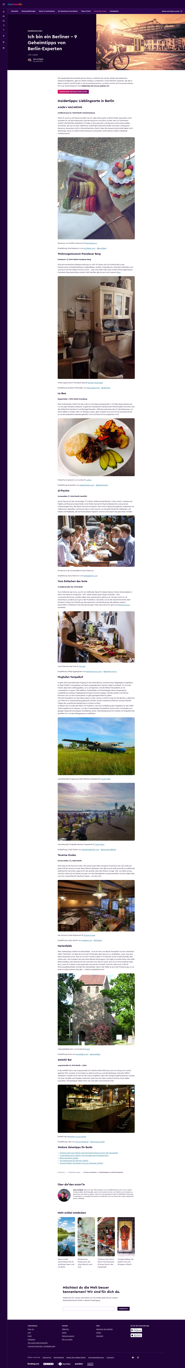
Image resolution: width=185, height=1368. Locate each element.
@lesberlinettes (102, 485)
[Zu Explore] (3, 36)
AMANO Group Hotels (77, 1137)
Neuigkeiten (114, 11)
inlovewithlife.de (82, 1142)
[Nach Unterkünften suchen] (3, 16)
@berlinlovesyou (110, 671)
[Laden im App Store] (136, 1335)
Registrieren (123, 1308)
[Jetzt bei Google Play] (136, 1330)
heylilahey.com (89, 248)
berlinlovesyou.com (94, 671)
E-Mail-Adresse (68, 1305)
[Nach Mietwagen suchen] (3, 21)
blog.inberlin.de (93, 388)
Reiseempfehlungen (29, 11)
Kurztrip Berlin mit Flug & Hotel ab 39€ (73, 91)
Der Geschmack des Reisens (68, 11)
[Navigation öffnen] (3, 4)
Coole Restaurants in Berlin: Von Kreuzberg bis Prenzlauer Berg (84, 1155)
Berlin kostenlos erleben (69, 1158)
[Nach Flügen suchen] (3, 12)
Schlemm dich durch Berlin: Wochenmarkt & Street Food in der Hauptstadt (89, 1153)
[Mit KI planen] (3, 30)
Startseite (14, 11)
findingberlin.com (90, 576)
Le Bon (88, 480)
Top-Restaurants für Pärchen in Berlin (74, 1160)
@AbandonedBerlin (108, 849)
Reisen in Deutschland (47, 11)
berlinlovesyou (124, 605)
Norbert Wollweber (95, 383)
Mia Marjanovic (91, 243)
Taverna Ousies (89, 935)
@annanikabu (95, 1054)
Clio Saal (82, 666)
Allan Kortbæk (38, 59)
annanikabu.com (82, 1054)
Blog (118, 272)
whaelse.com (87, 940)
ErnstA (87, 1049)
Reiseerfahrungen (100, 11)
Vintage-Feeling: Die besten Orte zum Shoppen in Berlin (81, 1163)
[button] (3, 42)
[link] (133, 1357)
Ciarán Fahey (106, 779)
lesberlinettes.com (87, 485)
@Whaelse (98, 940)
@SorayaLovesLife (97, 1142)
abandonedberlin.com (90, 849)
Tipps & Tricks (86, 11)
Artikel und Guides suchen (170, 11)
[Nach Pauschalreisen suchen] (3, 25)
